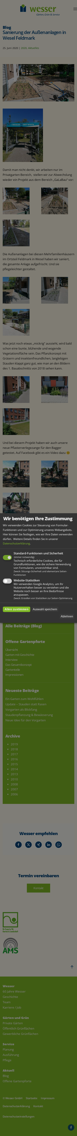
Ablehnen (67, 616)
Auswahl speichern (45, 609)
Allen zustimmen (16, 609)
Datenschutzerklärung (16, 543)
